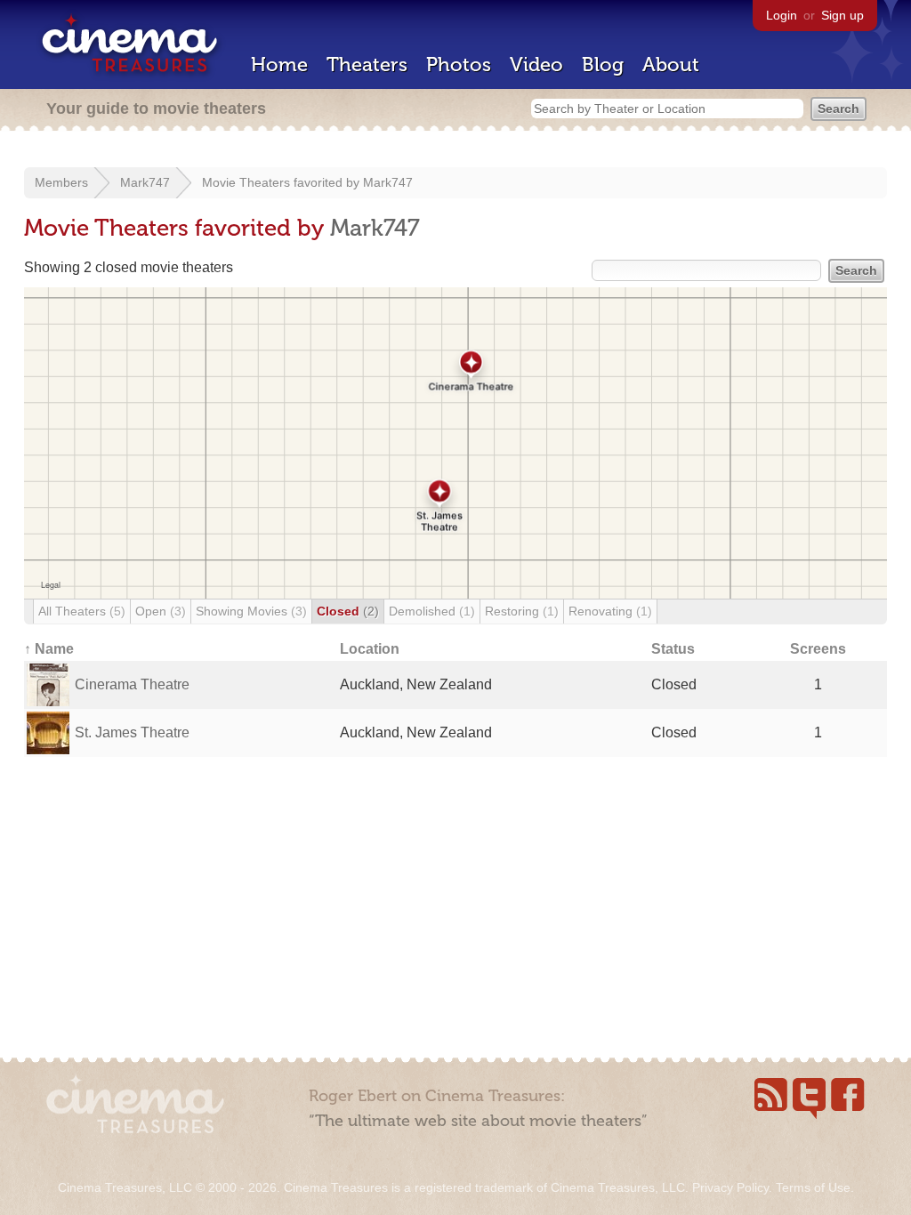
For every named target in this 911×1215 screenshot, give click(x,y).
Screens (818, 648)
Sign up (842, 15)
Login (781, 15)
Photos (458, 64)
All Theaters (81, 611)
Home (279, 64)
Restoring (522, 611)
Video (536, 64)
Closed (348, 611)
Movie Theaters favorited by (282, 182)
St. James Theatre (132, 732)
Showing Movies (251, 611)
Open (160, 611)
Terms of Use (813, 1187)
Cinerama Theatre (132, 684)
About (670, 64)
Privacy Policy (730, 1187)
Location (369, 648)
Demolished (432, 611)
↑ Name (49, 648)
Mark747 (145, 182)
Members (61, 182)
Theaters (367, 64)
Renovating (610, 611)
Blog (603, 64)
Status (673, 648)
